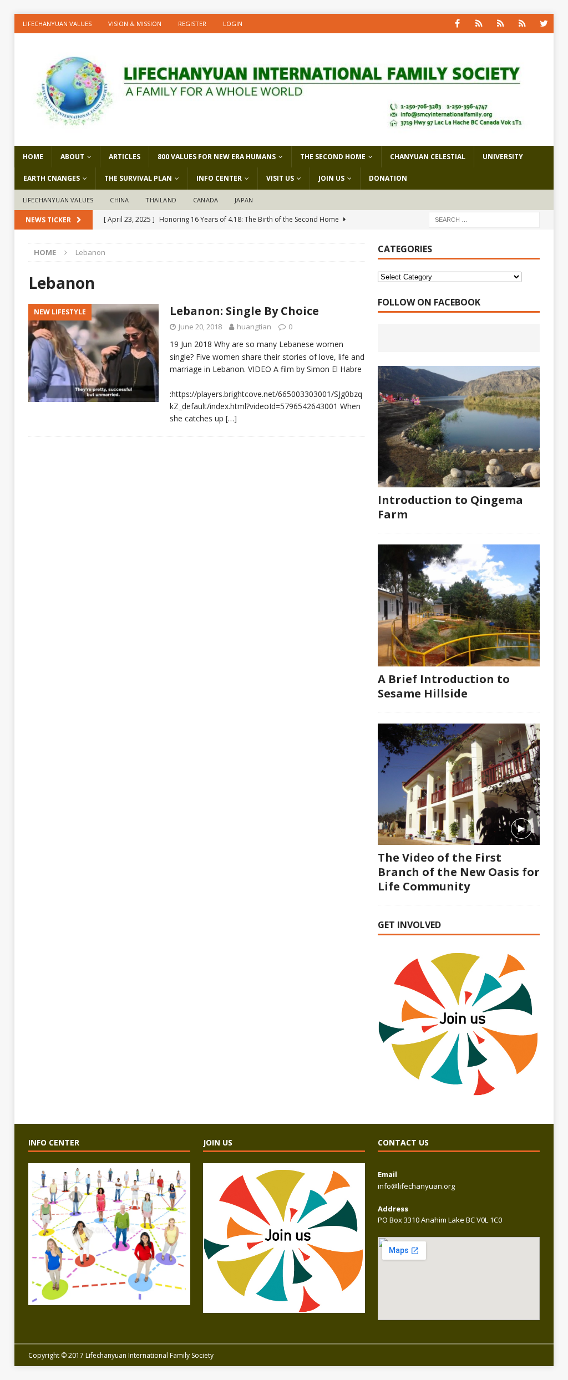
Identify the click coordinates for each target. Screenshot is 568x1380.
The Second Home (333, 156)
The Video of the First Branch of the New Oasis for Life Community (459, 872)
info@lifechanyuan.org (416, 1186)
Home (33, 156)
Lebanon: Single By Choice (244, 310)
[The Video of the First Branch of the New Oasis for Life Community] (459, 785)
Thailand (160, 200)
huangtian (254, 327)
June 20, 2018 (200, 327)
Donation (388, 178)
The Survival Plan (138, 178)
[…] (231, 418)
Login (232, 23)
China (119, 200)
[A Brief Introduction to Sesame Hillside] (459, 605)
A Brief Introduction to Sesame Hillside (444, 686)
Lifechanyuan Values (57, 23)
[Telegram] (522, 23)
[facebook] (457, 23)
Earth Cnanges (51, 178)
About (72, 156)
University (503, 156)
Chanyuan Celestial (427, 156)
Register (192, 23)
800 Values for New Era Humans (217, 156)
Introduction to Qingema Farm (450, 507)
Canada (205, 200)
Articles (124, 156)
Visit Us (280, 178)
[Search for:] (484, 218)
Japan (244, 200)
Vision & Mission (134, 23)
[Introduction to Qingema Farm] (459, 427)
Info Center (219, 178)
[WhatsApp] (479, 23)
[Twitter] (544, 23)
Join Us (331, 178)
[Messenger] (500, 23)
